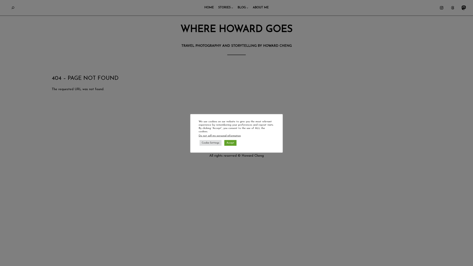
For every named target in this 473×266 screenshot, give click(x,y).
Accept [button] (230, 143)
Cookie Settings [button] (210, 143)
